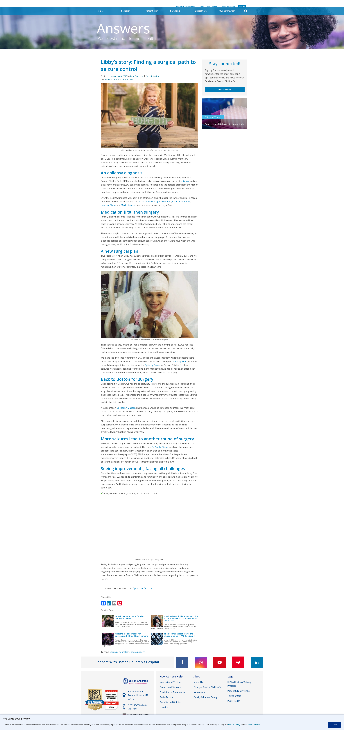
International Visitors (170, 682)
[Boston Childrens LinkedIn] (257, 662)
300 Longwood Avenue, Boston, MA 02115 (138, 695)
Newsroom (199, 692)
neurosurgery (127, 79)
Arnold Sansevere (147, 201)
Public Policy (233, 700)
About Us (198, 682)
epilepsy (108, 79)
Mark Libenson (128, 205)
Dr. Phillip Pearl (179, 361)
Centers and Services (170, 687)
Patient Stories (153, 10)
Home (100, 10)
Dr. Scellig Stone (160, 447)
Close (334, 724)
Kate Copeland (136, 76)
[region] (172, 722)
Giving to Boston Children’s (207, 687)
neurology (117, 79)
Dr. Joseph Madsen (126, 407)
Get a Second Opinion (170, 702)
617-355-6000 (135, 705)
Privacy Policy (234, 724)
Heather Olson (108, 205)
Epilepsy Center (153, 365)
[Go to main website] (136, 685)
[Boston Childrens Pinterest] (238, 662)
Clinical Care (201, 10)
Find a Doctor (166, 697)
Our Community (227, 10)
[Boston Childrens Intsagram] (201, 662)
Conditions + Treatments (172, 692)
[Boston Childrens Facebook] (182, 662)
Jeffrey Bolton (164, 201)
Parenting (175, 10)
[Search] (245, 11)
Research (125, 10)
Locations (164, 707)
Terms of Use (254, 724)
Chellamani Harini (181, 201)
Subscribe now (224, 89)
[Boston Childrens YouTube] (219, 662)
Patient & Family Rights (238, 690)
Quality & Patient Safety (205, 697)
